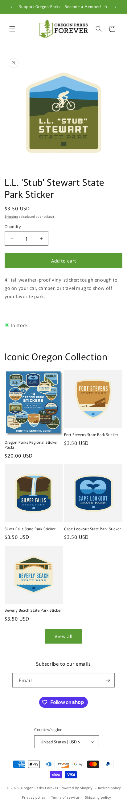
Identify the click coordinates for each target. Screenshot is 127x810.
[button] (12, 29)
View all (63, 636)
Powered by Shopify (75, 787)
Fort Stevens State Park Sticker (91, 434)
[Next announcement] (115, 7)
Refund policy (109, 787)
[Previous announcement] (11, 7)
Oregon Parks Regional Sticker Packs (31, 444)
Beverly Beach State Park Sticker (33, 610)
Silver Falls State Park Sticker (30, 528)
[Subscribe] (107, 680)
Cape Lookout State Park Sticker (92, 528)
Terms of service (65, 797)
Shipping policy (98, 797)
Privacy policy (33, 797)
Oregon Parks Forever (40, 787)
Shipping (11, 216)
